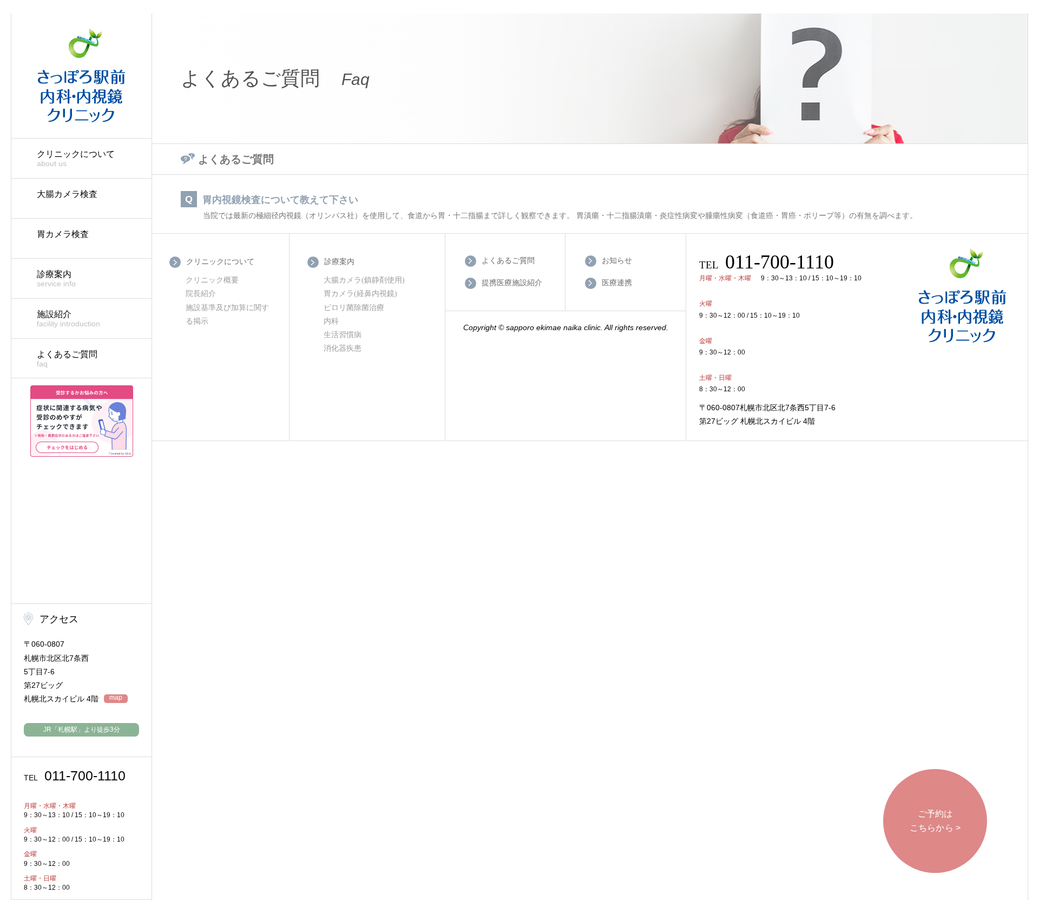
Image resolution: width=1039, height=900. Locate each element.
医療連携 (617, 282)
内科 (331, 321)
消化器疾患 (342, 348)
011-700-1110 (75, 775)
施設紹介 (68, 319)
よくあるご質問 (67, 359)
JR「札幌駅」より (81, 729)
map (115, 697)
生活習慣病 (342, 335)
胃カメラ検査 (63, 234)
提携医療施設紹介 (512, 282)
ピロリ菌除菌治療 (354, 308)
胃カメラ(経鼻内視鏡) (360, 294)
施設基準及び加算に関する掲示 (227, 314)
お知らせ (617, 260)
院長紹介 (201, 294)
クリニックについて (76, 158)
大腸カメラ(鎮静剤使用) (364, 280)
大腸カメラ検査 (67, 194)
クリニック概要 (212, 280)
